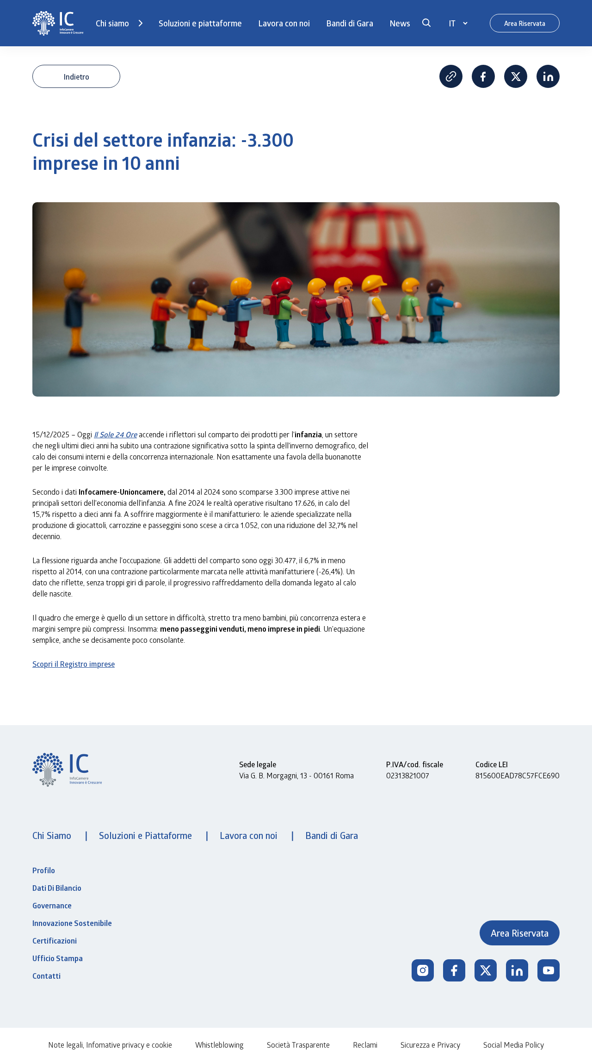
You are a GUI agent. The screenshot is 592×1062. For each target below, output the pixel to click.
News (399, 23)
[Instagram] (423, 970)
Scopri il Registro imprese (73, 664)
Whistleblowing (219, 1045)
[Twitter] (486, 970)
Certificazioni (54, 941)
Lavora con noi (284, 23)
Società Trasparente (298, 1045)
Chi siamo (112, 23)
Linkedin (548, 76)
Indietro (76, 76)
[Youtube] (548, 970)
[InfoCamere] (57, 23)
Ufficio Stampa (57, 958)
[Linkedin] (517, 970)
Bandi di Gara (349, 23)
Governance (52, 906)
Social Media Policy (513, 1045)
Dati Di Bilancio (56, 888)
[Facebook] (454, 970)
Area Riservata (524, 23)
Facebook (483, 76)
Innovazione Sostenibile (72, 923)
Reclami (365, 1045)
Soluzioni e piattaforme (200, 23)
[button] (426, 23)
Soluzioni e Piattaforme (146, 835)
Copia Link (450, 76)
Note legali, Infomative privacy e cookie (110, 1045)
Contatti (46, 976)
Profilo (43, 870)
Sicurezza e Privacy (430, 1045)
